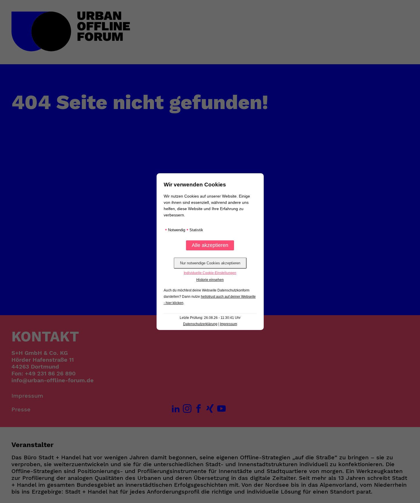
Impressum (228, 324)
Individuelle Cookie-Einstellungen (210, 273)
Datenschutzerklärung (200, 324)
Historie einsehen (210, 280)
